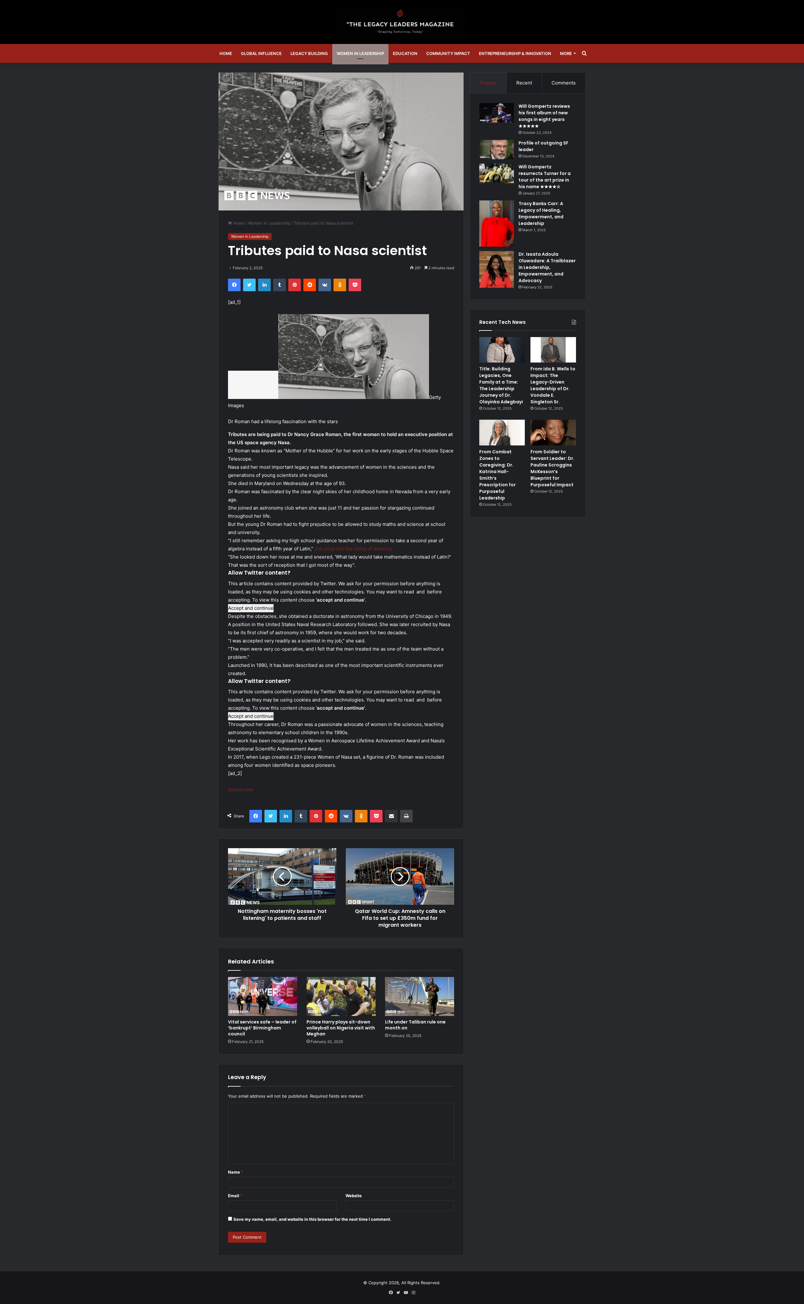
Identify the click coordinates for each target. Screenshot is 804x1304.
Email (235, 1195)
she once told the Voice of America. (353, 549)
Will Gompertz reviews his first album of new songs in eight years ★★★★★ (544, 116)
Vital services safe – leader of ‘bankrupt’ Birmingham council (262, 1028)
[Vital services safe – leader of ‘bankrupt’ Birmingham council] (262, 996)
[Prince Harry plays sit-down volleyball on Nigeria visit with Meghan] (341, 996)
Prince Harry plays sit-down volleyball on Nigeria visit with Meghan (341, 1028)
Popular (488, 83)
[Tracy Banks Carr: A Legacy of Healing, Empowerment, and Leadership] (496, 223)
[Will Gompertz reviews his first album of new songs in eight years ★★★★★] (496, 113)
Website (353, 1195)
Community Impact (448, 53)
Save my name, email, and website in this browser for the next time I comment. (312, 1219)
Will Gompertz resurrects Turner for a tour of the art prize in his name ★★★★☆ (545, 177)
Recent (524, 83)
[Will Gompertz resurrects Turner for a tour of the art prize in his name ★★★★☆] (496, 173)
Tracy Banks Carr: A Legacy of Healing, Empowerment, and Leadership (541, 213)
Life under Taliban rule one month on (415, 1025)
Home (226, 53)
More (566, 53)
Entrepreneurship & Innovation (515, 53)
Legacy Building (309, 53)
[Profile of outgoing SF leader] (496, 149)
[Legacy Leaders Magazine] (402, 22)
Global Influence (261, 53)
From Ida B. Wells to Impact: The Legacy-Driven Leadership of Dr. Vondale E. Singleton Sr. (552, 385)
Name (235, 1172)
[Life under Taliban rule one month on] (419, 996)
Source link (240, 790)
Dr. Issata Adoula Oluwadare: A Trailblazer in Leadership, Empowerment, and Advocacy (547, 267)
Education (405, 53)
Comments (563, 83)
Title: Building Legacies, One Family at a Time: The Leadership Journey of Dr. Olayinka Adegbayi (501, 385)
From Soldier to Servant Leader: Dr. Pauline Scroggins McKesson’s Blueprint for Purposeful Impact (552, 468)
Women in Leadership (360, 53)
